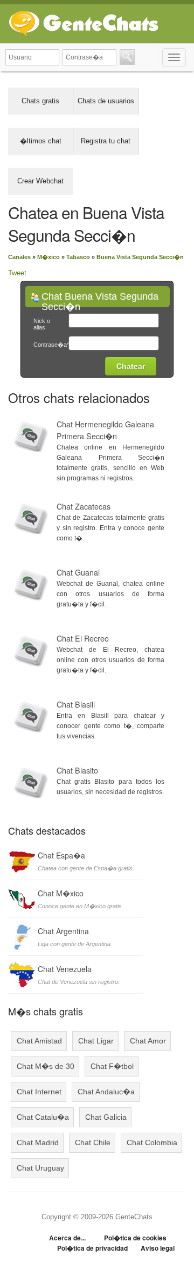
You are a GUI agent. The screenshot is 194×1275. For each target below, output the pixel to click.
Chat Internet (39, 1091)
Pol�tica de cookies (135, 1238)
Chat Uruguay (40, 1168)
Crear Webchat (40, 181)
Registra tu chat (105, 141)
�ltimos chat (40, 141)
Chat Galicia (106, 1117)
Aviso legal (158, 1248)
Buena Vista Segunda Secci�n (140, 257)
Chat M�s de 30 (45, 1066)
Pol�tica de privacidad (92, 1248)
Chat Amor (148, 1040)
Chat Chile (92, 1142)
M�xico (48, 257)
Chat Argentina (63, 931)
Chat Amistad (39, 1040)
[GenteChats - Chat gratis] (83, 21)
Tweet (17, 273)
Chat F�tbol (112, 1066)
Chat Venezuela (65, 968)
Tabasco (78, 257)
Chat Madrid (38, 1142)
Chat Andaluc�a (106, 1091)
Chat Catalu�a (43, 1117)
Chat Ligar (96, 1040)
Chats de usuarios (106, 101)
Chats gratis (40, 101)
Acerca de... (67, 1238)
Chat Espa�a (61, 855)
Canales (19, 257)
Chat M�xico (61, 893)
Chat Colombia (152, 1142)
